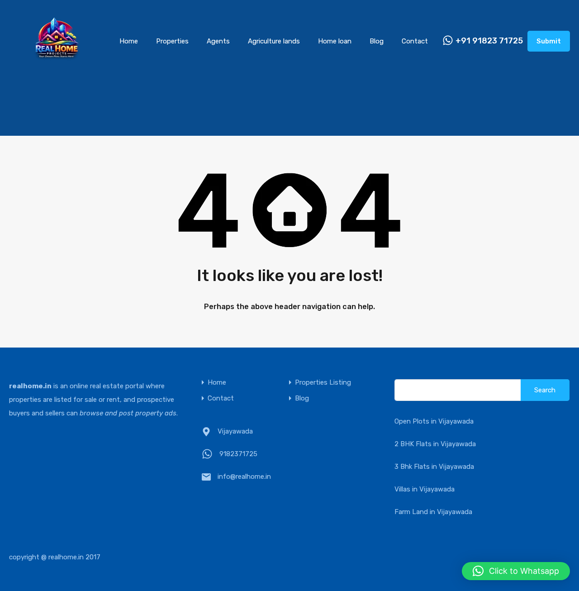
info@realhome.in (244, 476)
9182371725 (238, 454)
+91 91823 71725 (489, 41)
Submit (548, 41)
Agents (218, 41)
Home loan (334, 41)
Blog (377, 41)
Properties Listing (323, 382)
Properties (172, 41)
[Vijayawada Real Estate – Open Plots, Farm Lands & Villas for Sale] (57, 69)
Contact (415, 41)
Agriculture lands (274, 41)
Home (128, 41)
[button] (516, 571)
